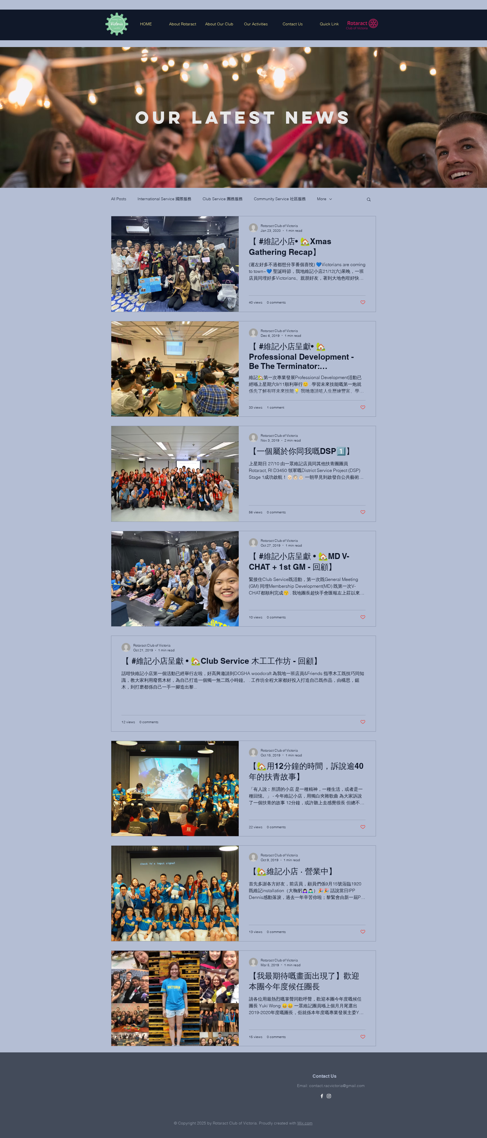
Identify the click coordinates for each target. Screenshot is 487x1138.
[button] (368, 200)
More (321, 198)
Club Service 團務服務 (223, 198)
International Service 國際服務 (164, 198)
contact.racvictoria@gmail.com (337, 1085)
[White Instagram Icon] (329, 1096)
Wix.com (305, 1123)
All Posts (118, 198)
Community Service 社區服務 (280, 198)
